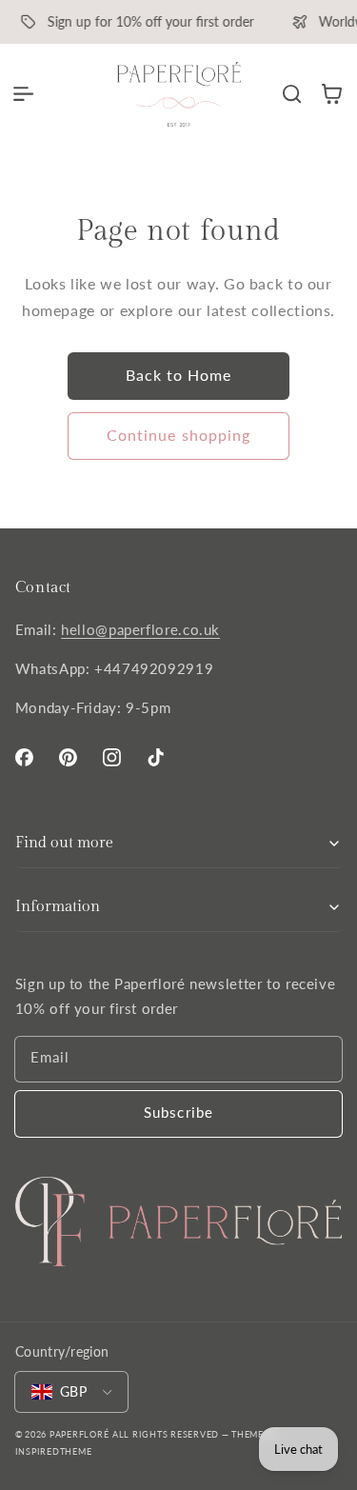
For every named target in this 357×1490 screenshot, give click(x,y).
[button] (23, 94)
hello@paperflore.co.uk (140, 629)
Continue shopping (178, 435)
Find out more (64, 843)
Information (57, 907)
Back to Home (179, 375)
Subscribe (178, 1112)
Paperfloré (79, 1434)
